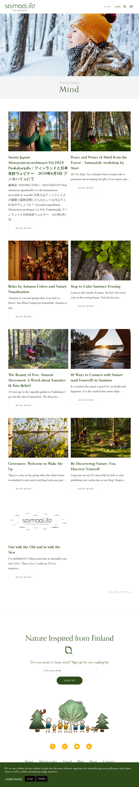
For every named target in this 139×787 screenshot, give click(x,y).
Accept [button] (30, 778)
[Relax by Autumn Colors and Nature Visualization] (38, 281)
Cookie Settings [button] (13, 779)
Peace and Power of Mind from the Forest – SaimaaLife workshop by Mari (99, 162)
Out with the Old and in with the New (34, 549)
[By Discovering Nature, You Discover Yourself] (101, 458)
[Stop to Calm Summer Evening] (101, 281)
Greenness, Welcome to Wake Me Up (35, 466)
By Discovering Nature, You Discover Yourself (93, 466)
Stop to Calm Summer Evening (96, 286)
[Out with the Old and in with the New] (38, 542)
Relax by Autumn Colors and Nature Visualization (37, 289)
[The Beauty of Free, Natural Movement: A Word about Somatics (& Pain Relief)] (38, 369)
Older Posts (119, 592)
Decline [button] (41, 778)
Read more (24, 228)
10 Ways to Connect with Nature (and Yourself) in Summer (97, 377)
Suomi (107, 6)
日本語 (118, 6)
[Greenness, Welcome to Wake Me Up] (38, 458)
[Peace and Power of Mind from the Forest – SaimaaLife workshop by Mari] (101, 152)
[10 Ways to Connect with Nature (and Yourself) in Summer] (101, 369)
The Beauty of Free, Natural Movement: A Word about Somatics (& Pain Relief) (37, 380)
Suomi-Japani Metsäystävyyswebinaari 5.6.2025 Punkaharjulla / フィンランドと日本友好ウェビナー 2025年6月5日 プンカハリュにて (38, 168)
